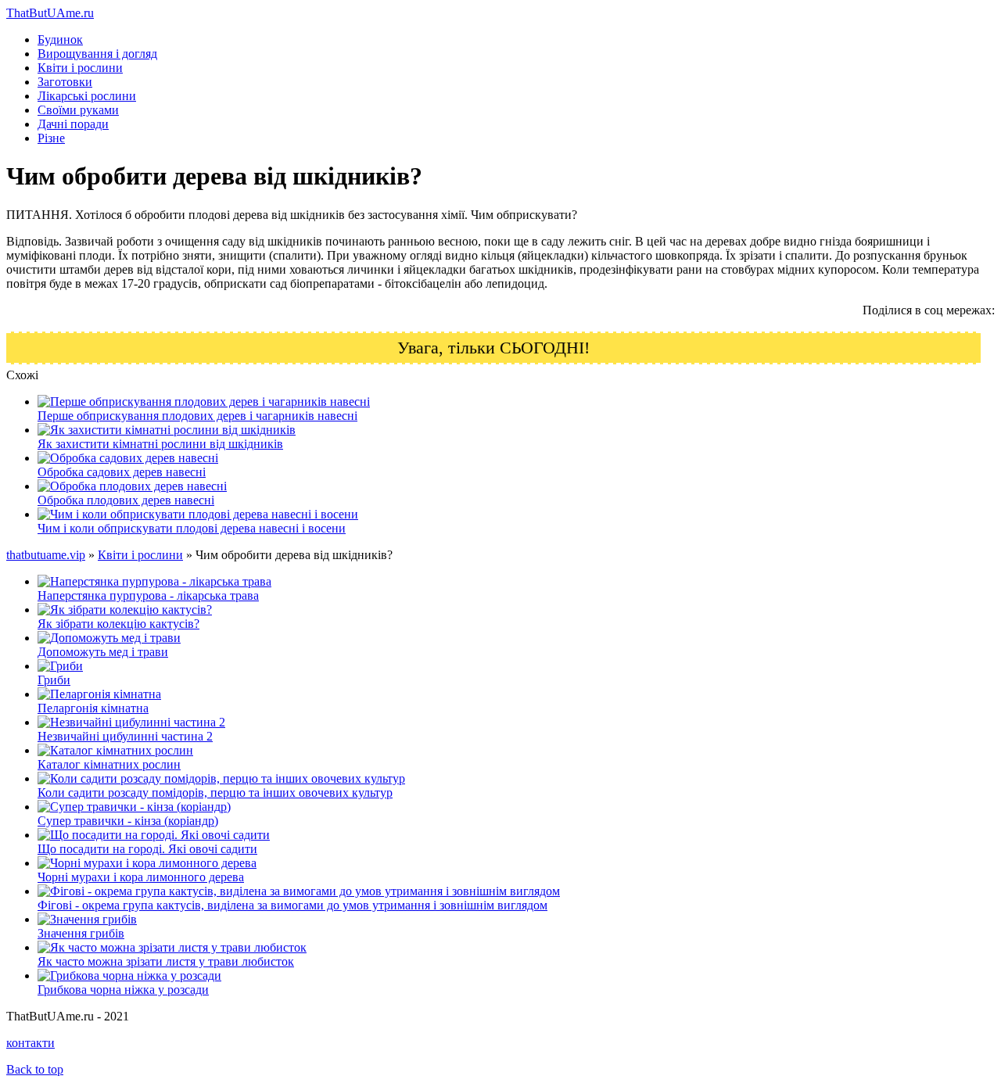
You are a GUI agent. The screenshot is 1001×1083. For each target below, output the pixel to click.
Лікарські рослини (87, 95)
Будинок (60, 39)
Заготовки (65, 81)
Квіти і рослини (80, 67)
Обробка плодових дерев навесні (126, 500)
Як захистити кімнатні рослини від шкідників (160, 443)
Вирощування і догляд (97, 53)
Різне (51, 138)
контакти (30, 1042)
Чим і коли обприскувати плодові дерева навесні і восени (192, 528)
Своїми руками (78, 110)
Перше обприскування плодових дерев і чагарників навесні (197, 415)
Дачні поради (73, 124)
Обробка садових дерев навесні (122, 472)
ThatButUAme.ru (50, 13)
